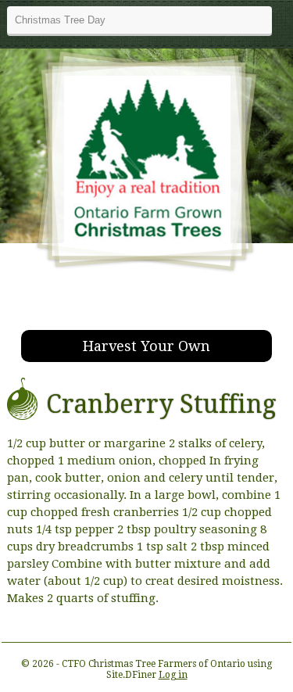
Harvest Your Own (146, 346)
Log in (173, 674)
